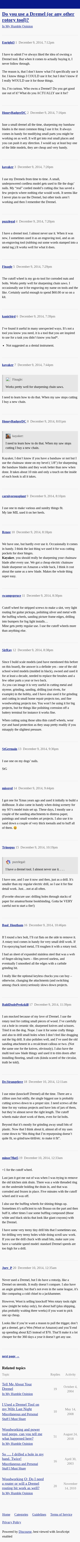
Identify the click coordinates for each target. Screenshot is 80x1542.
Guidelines (39, 1514)
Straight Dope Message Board (21, 4)
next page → (10, 1356)
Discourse (25, 1531)
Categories (21, 1514)
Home (6, 1514)
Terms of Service (61, 1514)
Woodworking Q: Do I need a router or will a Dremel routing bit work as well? (23, 1483)
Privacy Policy (11, 1522)
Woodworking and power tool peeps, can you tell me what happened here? (22, 1433)
